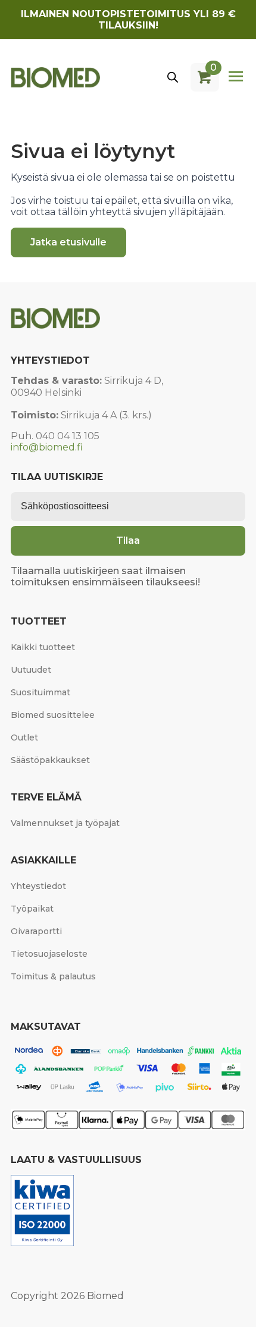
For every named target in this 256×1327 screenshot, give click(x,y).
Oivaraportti (36, 931)
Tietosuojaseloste (49, 953)
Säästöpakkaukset (50, 760)
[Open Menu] (235, 77)
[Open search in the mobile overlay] (173, 77)
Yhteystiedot (38, 886)
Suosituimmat (40, 692)
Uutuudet (31, 669)
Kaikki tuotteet (43, 647)
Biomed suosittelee (53, 715)
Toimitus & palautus (53, 976)
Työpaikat (32, 908)
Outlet (24, 737)
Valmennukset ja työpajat (65, 823)
